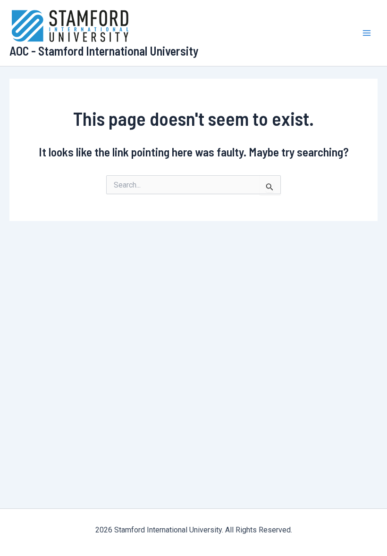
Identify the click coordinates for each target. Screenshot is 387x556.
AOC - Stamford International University (104, 50)
